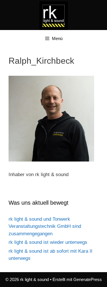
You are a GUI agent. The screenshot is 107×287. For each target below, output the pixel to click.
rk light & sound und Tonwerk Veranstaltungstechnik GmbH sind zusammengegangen (45, 226)
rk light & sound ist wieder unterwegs (48, 242)
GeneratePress (87, 279)
